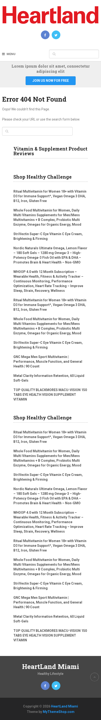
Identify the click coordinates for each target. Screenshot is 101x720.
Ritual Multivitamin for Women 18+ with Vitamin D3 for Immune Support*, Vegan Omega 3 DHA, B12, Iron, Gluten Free (49, 196)
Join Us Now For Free (50, 80)
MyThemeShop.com (58, 712)
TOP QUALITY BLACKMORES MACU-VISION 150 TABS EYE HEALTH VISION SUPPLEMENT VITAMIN (50, 394)
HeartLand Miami (50, 666)
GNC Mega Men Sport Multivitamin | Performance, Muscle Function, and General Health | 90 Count (47, 361)
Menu (11, 54)
